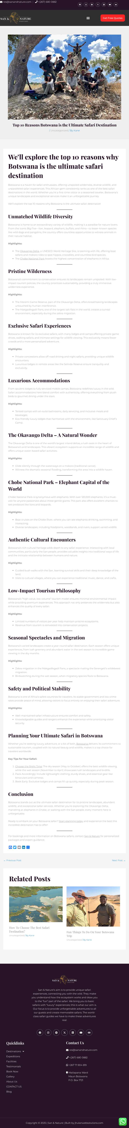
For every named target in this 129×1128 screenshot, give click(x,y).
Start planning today (71, 821)
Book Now (12, 1071)
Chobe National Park (32, 258)
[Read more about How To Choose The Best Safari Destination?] (36, 903)
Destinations (13, 1051)
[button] (88, 18)
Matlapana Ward (78, 1076)
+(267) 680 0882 (46, 1)
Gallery (10, 1076)
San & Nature (92, 836)
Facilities (11, 1061)
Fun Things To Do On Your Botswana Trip (90, 934)
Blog (9, 1091)
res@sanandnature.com (17, 1)
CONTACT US (14, 1086)
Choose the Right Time (28, 766)
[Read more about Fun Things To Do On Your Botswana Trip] (93, 906)
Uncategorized (59, 130)
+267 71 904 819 (77, 1065)
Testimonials (13, 1066)
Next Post (119, 860)
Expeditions (13, 1056)
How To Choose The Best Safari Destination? (29, 929)
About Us (11, 1081)
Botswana (82, 743)
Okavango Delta (29, 251)
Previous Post (12, 860)
